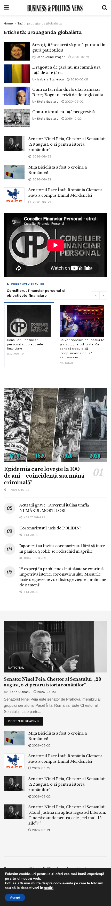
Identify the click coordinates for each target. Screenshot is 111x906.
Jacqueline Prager (51, 57)
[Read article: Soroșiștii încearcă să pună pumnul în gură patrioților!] (17, 51)
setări (48, 888)
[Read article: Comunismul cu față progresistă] (17, 118)
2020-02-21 (79, 57)
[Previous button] (95, 295)
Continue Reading (25, 720)
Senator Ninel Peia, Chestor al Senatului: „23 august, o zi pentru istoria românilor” (66, 144)
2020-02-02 (74, 101)
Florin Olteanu (19, 692)
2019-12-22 (73, 118)
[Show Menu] (6, 7)
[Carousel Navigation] (99, 295)
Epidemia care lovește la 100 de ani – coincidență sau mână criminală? (44, 476)
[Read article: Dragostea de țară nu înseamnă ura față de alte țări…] (17, 73)
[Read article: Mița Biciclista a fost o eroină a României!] (14, 172)
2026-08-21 (40, 830)
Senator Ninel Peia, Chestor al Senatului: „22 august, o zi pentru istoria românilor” (66, 784)
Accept (15, 897)
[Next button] (103, 295)
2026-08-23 (46, 692)
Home (8, 23)
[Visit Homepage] (55, 8)
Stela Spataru (47, 101)
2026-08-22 (41, 745)
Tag (20, 23)
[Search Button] (104, 7)
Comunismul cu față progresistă (63, 111)
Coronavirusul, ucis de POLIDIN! (50, 528)
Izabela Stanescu (50, 79)
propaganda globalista (44, 23)
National (16, 667)
